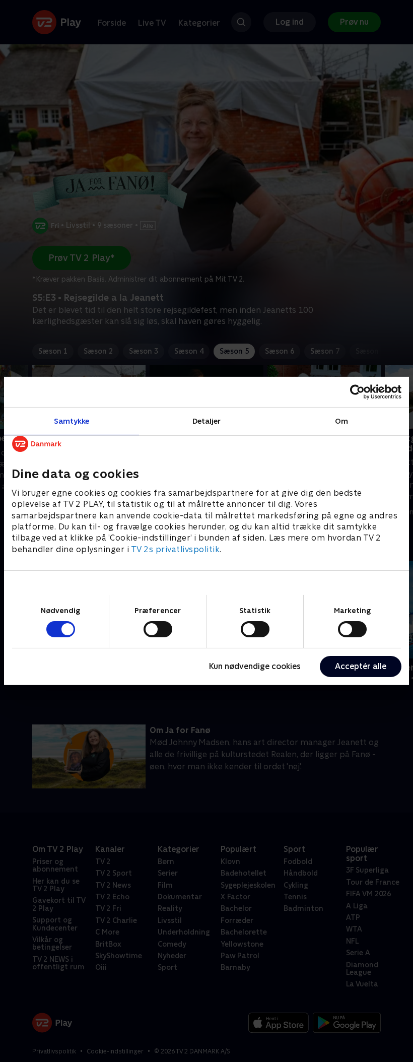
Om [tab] (341, 421)
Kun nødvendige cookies (255, 666)
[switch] (158, 629)
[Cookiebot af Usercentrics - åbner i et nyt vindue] (357, 392)
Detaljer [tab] (206, 421)
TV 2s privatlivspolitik (175, 549)
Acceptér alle (360, 666)
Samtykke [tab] (72, 421)
